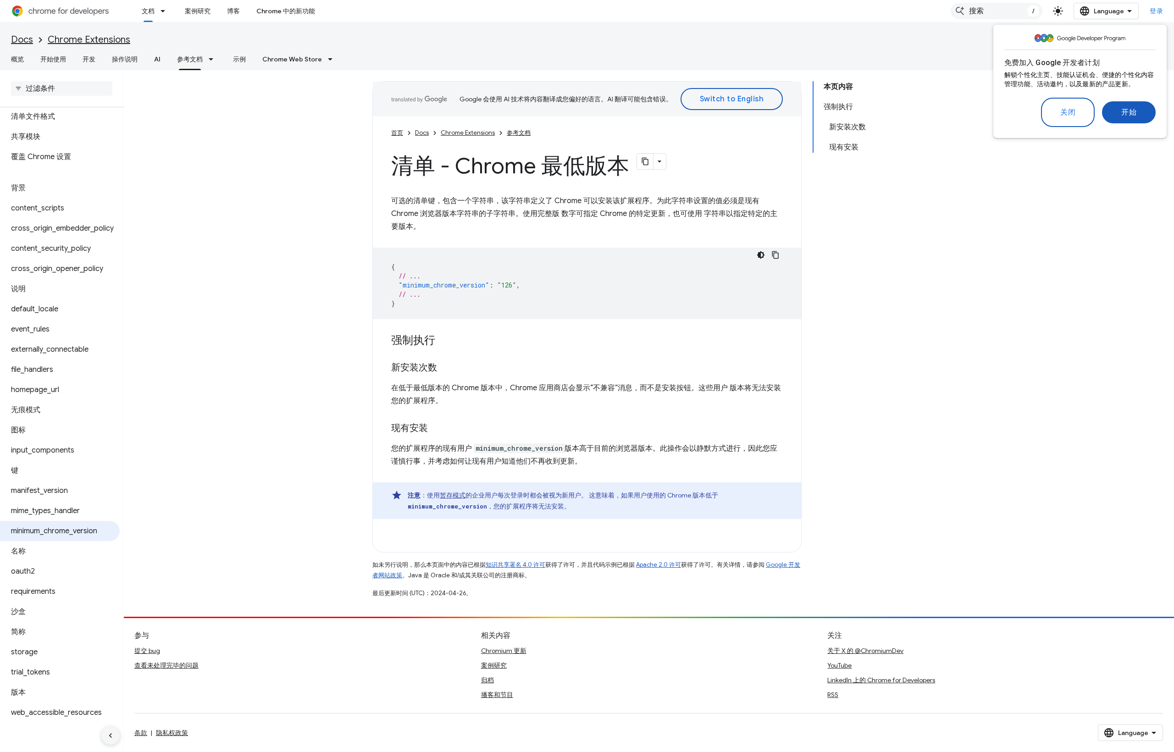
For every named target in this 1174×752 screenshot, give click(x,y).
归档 (487, 680)
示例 (239, 59)
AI (157, 59)
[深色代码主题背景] (760, 255)
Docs (22, 39)
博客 (233, 11)
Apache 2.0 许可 (658, 565)
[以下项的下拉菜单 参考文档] (214, 59)
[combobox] (996, 11)
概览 (17, 59)
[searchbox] (61, 88)
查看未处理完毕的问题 (166, 665)
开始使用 (53, 59)
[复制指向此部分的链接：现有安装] (437, 428)
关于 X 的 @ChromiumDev (865, 651)
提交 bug (147, 651)
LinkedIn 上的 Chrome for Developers (881, 680)
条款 (140, 732)
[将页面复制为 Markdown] (645, 161)
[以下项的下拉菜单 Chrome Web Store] (333, 59)
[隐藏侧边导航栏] (110, 735)
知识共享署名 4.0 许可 (515, 565)
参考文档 (190, 59)
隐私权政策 (172, 732)
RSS (832, 695)
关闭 (1067, 112)
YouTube (839, 665)
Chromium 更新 (503, 651)
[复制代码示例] (775, 255)
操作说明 (125, 59)
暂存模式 (452, 495)
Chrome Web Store (292, 59)
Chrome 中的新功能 (285, 11)
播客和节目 (497, 695)
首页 (397, 133)
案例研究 (197, 11)
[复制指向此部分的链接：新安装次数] (446, 368)
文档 (148, 11)
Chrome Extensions (89, 39)
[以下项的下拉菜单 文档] (166, 11)
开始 (1128, 112)
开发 (89, 59)
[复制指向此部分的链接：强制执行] (444, 341)
